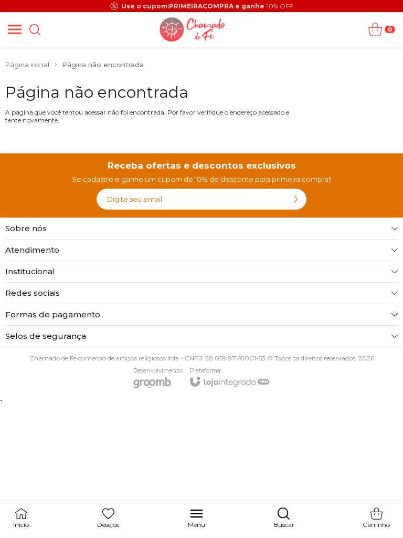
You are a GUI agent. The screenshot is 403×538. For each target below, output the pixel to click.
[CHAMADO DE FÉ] (193, 29)
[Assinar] (295, 199)
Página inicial (27, 64)
